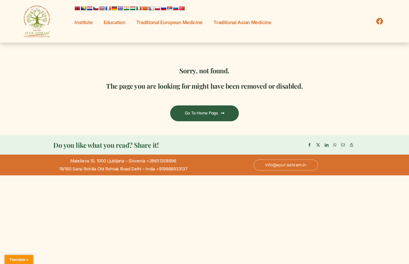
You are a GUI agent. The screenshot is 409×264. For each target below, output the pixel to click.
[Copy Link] (351, 145)
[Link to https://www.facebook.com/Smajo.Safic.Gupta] (379, 21)
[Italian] (139, 8)
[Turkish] (182, 8)
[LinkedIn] (326, 145)
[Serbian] (170, 8)
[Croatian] (90, 8)
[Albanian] (77, 8)
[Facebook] (309, 145)
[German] (114, 8)
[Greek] (120, 8)
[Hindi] (126, 8)
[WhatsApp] (335, 145)
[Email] (343, 145)
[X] (318, 145)
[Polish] (157, 8)
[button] (286, 165)
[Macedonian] (145, 8)
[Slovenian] (176, 8)
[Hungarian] (133, 8)
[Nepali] (151, 8)
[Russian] (163, 8)
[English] (102, 8)
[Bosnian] (83, 8)
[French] (108, 8)
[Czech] (96, 8)
